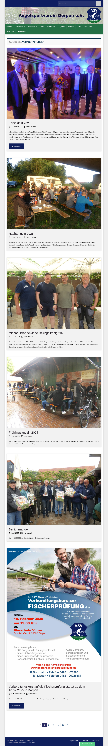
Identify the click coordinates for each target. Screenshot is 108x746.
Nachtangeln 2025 (21, 233)
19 (63, 725)
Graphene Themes (28, 743)
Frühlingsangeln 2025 (23, 432)
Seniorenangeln (19, 529)
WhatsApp (88, 26)
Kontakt (85, 740)
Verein (8, 26)
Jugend (61, 26)
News (42, 26)
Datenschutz (96, 740)
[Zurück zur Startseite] (54, 15)
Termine (71, 26)
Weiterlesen (16, 146)
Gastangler (19, 26)
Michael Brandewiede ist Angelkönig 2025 (37, 333)
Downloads (10, 32)
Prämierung (51, 26)
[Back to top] (102, 740)
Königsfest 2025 (20, 123)
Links (79, 26)
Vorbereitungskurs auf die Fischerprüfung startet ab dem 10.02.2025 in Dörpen (47, 688)
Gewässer (32, 26)
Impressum (73, 740)
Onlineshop (21, 32)
